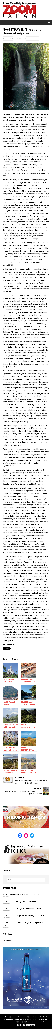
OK (19, 1025)
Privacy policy (29, 1025)
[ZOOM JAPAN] (19, 18)
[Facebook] (20, 835)
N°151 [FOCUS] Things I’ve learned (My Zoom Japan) (24, 915)
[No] (49, 1021)
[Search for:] (26, 880)
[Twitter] (32, 835)
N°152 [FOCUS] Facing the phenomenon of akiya (23, 908)
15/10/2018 (9, 38)
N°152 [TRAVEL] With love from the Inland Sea (22, 894)
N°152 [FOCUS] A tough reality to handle (19, 901)
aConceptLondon (23, 38)
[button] (48, 22)
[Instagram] (26, 835)
